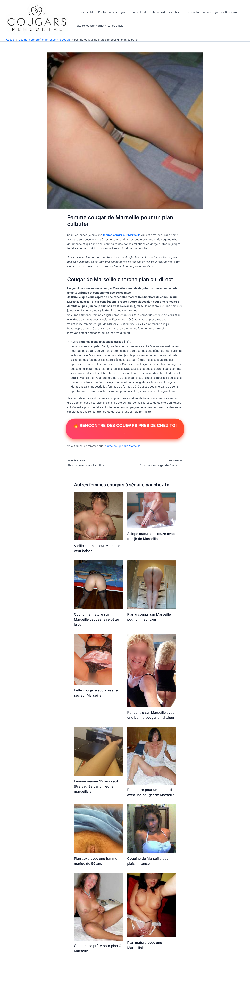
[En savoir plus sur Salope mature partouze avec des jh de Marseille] (151, 509)
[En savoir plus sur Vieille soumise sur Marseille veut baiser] (98, 515)
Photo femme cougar (111, 12)
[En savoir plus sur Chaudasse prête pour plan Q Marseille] (98, 906)
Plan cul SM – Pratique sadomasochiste (156, 12)
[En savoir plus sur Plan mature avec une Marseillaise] (151, 905)
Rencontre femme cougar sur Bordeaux (212, 12)
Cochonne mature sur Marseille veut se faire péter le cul (96, 619)
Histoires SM (84, 12)
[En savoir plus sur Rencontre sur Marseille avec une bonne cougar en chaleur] (151, 670)
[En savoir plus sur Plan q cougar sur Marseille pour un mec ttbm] (151, 584)
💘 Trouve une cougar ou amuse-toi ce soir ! (125, 428)
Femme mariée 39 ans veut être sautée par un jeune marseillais (96, 786)
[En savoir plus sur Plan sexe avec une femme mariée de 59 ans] (98, 828)
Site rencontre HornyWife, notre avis (99, 25)
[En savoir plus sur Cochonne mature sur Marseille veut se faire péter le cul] (98, 584)
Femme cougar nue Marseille (122, 446)
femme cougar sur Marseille (121, 235)
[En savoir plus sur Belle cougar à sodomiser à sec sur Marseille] (93, 659)
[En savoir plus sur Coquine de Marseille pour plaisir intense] (151, 828)
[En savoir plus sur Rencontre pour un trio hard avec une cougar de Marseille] (151, 755)
